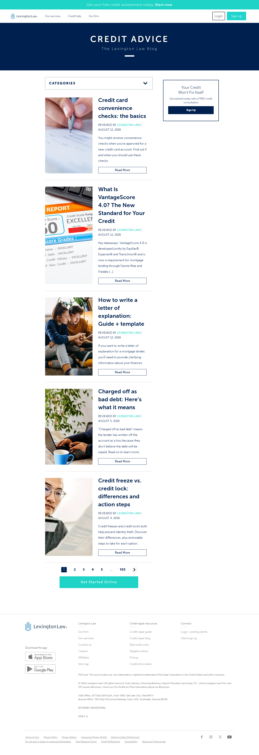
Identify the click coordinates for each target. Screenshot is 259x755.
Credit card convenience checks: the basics (122, 108)
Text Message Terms (86, 741)
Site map (83, 664)
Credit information (141, 664)
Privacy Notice (69, 737)
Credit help (74, 16)
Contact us (84, 644)
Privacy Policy (50, 737)
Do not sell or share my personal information (48, 741)
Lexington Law (128, 125)
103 (122, 569)
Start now (163, 4)
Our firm (94, 16)
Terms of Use (32, 737)
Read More (122, 170)
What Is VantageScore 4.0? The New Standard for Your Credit (121, 205)
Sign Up (191, 110)
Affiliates (83, 657)
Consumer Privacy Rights (94, 737)
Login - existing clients (194, 631)
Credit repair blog (140, 638)
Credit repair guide (141, 631)
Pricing (134, 657)
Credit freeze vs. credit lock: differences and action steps (119, 492)
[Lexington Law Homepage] (24, 14)
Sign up (236, 16)
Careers (83, 651)
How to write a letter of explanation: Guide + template (122, 312)
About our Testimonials (154, 741)
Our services (52, 16)
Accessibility (131, 741)
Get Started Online (99, 582)
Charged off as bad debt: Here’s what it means (120, 399)
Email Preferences (110, 741)
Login (219, 16)
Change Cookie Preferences (125, 737)
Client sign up (189, 638)
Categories (62, 83)
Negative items (139, 651)
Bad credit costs (139, 644)
